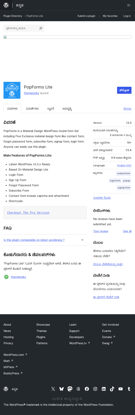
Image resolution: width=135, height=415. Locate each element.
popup (126, 180)
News (7, 331)
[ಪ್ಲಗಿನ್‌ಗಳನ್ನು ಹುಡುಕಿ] (40, 28)
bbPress (11, 367)
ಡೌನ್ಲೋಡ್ (124, 90)
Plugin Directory (13, 15)
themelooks (31, 93)
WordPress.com (15, 354)
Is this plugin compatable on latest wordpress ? (34, 240)
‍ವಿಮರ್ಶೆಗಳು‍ (32, 108)
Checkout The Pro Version (28, 212)
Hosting (9, 337)
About (7, 324)
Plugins (40, 337)
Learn (72, 324)
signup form (124, 187)
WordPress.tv (79, 343)
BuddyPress (13, 373)
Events (106, 331)
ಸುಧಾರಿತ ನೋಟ (102, 197)
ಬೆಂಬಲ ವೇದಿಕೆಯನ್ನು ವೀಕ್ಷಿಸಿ (108, 264)
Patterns (41, 343)
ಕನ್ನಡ (15, 389)
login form (115, 180)
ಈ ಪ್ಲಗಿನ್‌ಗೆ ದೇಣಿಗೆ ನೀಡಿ (106, 297)
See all (127, 231)
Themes (41, 331)
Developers (76, 337)
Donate (108, 337)
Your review (100, 231)
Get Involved (110, 324)
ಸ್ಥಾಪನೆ (50, 108)
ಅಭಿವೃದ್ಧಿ (66, 108)
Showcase (43, 324)
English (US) (124, 165)
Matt (8, 361)
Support (74, 331)
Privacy (8, 343)
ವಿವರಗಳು (12, 108)
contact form (123, 173)
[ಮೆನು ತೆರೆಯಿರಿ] (129, 5)
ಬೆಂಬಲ (127, 108)
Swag (107, 343)
